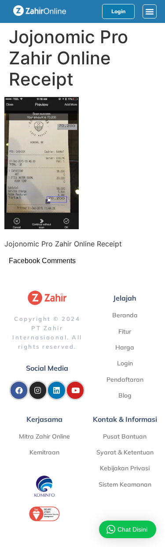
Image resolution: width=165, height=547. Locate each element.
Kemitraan (44, 452)
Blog (125, 395)
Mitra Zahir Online (44, 436)
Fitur (124, 331)
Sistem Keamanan (125, 484)
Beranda (125, 315)
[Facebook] (19, 390)
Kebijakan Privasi (125, 468)
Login (125, 363)
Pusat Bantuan (125, 436)
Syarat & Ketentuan (125, 452)
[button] (150, 11)
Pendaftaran (124, 379)
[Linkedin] (56, 390)
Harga (124, 347)
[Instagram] (38, 390)
